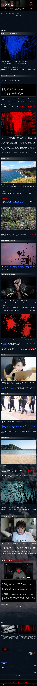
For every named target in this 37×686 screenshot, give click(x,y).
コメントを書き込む (18, 675)
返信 (35, 665)
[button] (34, 337)
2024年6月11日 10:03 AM (4, 662)
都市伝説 (8, 604)
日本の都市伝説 (4, 604)
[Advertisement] (18, 22)
